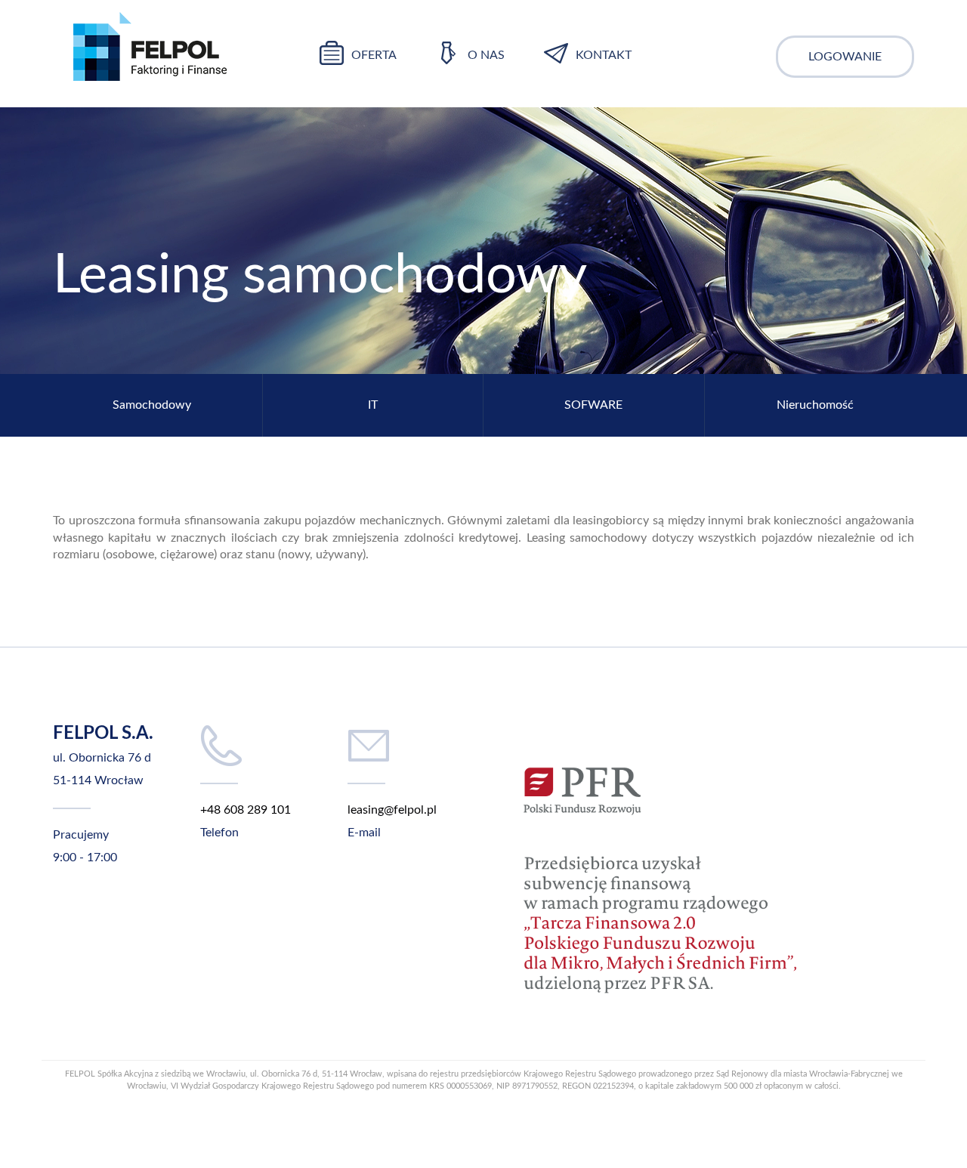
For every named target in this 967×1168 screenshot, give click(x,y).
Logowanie (845, 57)
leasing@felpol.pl (392, 810)
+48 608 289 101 (245, 810)
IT (373, 405)
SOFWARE (593, 405)
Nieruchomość (815, 405)
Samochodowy (152, 405)
